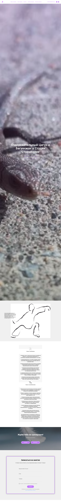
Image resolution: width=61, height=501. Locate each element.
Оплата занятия (20, 1)
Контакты (25, 1)
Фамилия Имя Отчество (23, 468)
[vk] (56, 1)
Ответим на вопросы (38, 1)
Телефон (20, 478)
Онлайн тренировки (31, 1)
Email (20, 473)
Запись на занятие (13, 1)
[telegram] (58, 1)
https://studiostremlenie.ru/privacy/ (30, 490)
